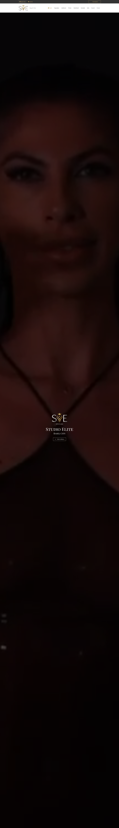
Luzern (31, 1)
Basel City (23, 1)
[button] (94, 1)
